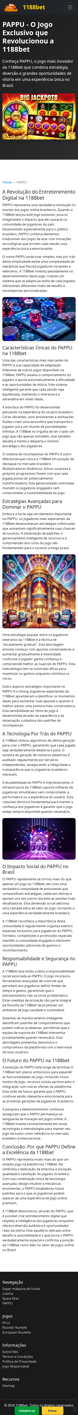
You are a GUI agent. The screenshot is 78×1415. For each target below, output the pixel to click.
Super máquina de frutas (21, 1288)
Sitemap (8, 1385)
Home (7, 182)
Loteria (7, 1293)
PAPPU (7, 1303)
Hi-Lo (6, 1322)
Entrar (52, 1411)
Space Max (10, 1298)
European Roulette (16, 1332)
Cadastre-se (27, 1411)
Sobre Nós (10, 1352)
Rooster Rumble (14, 1327)
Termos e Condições (17, 1356)
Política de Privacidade (19, 1361)
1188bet (33, 7)
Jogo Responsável (15, 1366)
